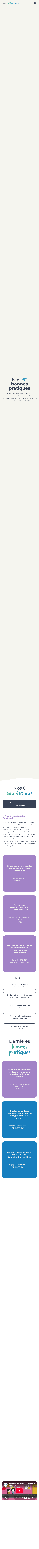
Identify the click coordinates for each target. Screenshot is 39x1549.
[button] (35, 3)
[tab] (19, 804)
